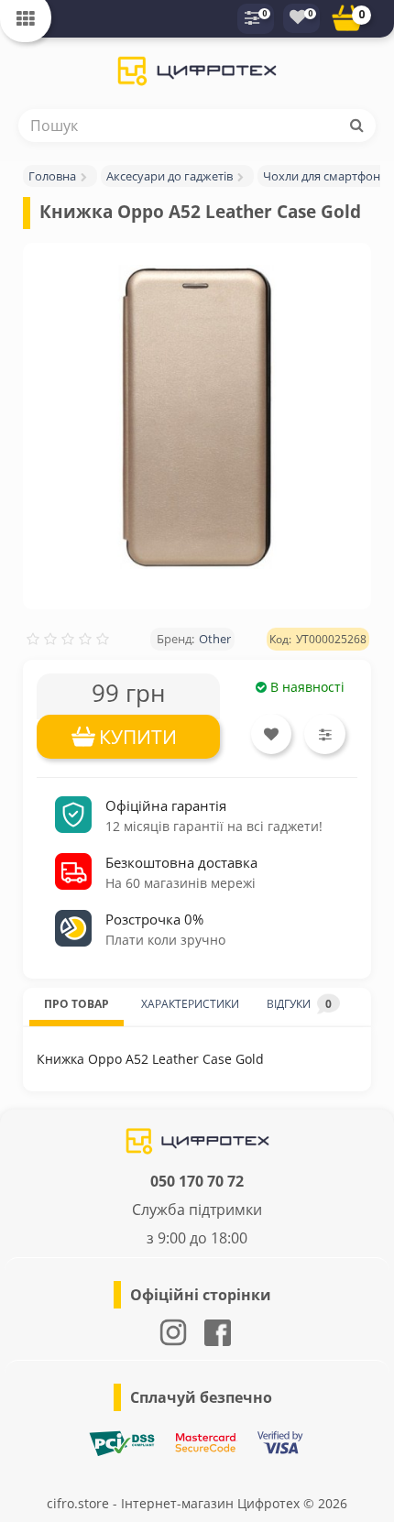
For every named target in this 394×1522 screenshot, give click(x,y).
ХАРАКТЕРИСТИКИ (190, 1004)
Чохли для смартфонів (326, 176)
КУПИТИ (138, 737)
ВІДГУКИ (299, 1004)
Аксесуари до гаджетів (169, 176)
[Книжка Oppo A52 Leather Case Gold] (197, 417)
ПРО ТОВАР (76, 1004)
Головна (52, 176)
